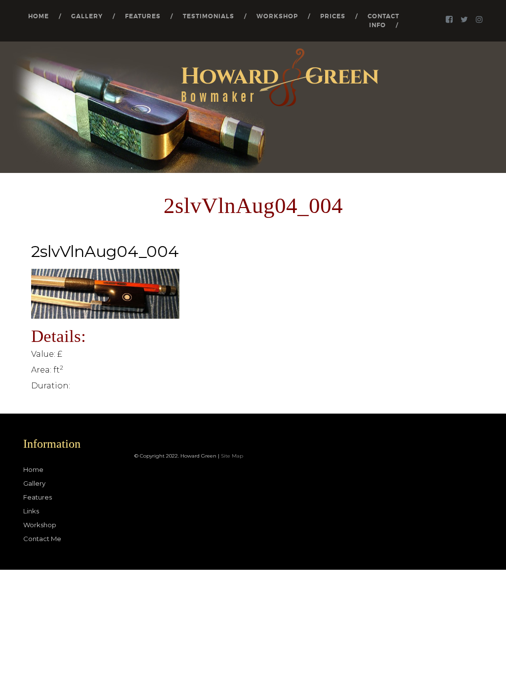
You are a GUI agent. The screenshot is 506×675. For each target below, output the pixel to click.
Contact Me (42, 539)
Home (38, 16)
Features (143, 16)
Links (31, 511)
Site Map (232, 456)
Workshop (277, 16)
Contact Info (383, 20)
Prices (332, 16)
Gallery (87, 16)
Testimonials (208, 16)
